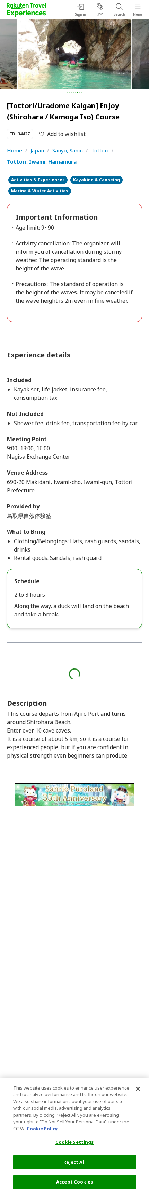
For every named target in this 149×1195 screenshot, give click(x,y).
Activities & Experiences (38, 180)
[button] (67, 92)
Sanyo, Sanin (67, 150)
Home (14, 150)
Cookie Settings (74, 1142)
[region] (74, 1136)
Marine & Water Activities (39, 191)
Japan (37, 150)
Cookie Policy (42, 1128)
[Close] (138, 1089)
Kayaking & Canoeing (96, 180)
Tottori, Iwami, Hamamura (42, 161)
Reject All (74, 1162)
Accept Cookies (74, 1182)
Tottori (99, 150)
